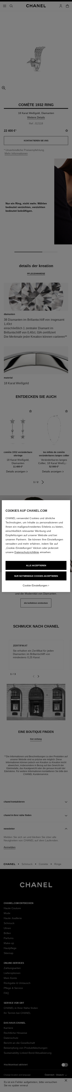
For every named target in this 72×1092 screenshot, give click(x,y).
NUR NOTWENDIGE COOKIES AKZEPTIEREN (36, 576)
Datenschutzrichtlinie (26, 552)
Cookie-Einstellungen (35, 585)
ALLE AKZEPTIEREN (36, 565)
